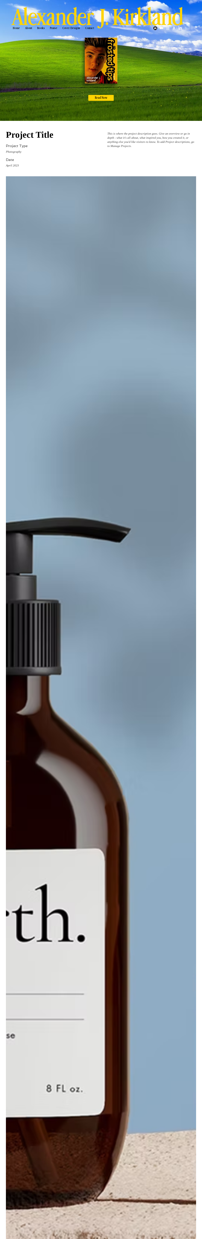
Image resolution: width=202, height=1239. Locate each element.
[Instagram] (168, 28)
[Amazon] (174, 28)
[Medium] (161, 28)
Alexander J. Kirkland (97, 18)
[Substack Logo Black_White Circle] (155, 28)
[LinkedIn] (180, 28)
